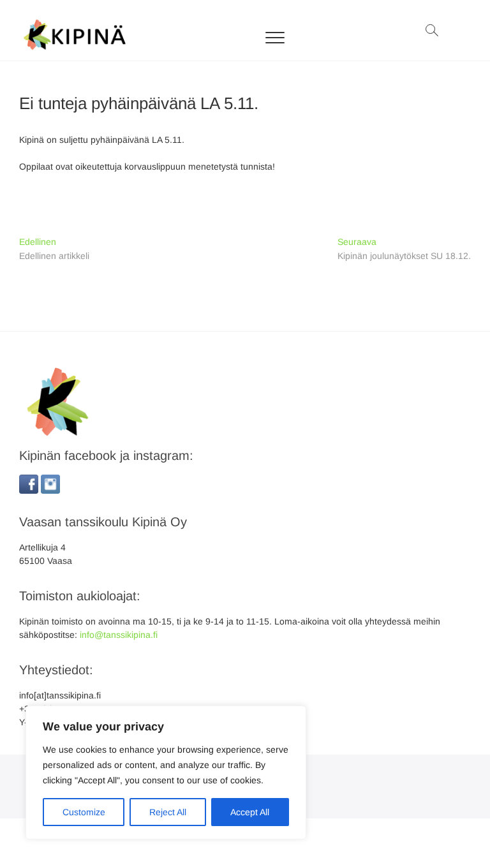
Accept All (249, 812)
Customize (84, 812)
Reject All (167, 812)
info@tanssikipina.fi (119, 635)
